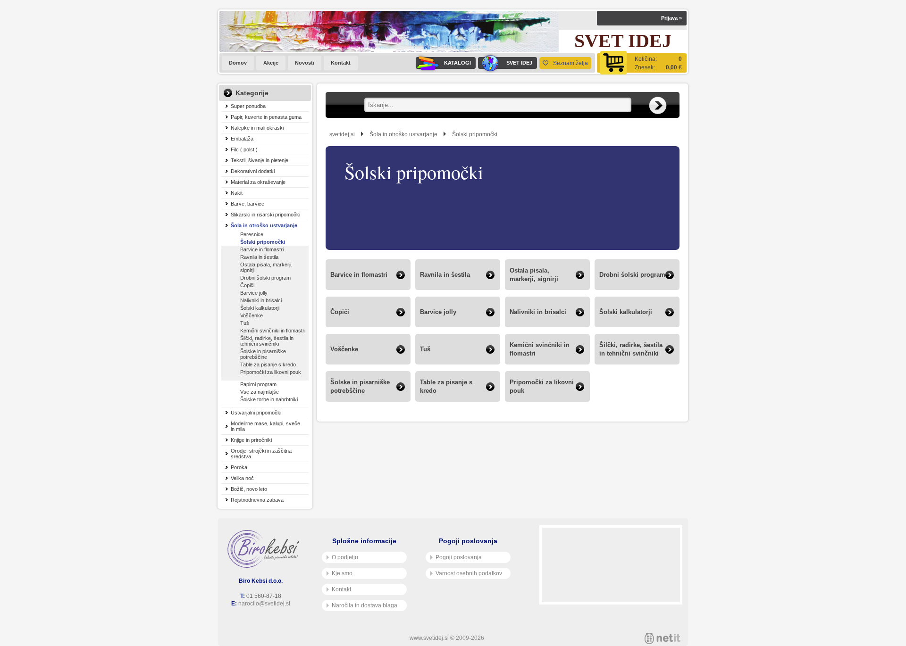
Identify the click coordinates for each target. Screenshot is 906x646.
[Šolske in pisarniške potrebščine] (368, 399)
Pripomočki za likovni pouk (270, 372)
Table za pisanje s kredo (268, 364)
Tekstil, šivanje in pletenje (259, 160)
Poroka (239, 467)
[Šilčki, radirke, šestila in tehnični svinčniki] (637, 362)
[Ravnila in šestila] (457, 287)
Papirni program (258, 384)
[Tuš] (457, 362)
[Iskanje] (658, 106)
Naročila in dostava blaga (364, 605)
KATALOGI (457, 63)
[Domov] (265, 549)
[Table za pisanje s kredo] (457, 399)
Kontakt (341, 63)
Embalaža (242, 138)
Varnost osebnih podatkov (469, 573)
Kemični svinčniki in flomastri (272, 330)
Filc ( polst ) (244, 149)
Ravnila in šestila (259, 257)
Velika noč (242, 478)
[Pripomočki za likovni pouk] (547, 399)
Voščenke (251, 315)
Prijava (671, 18)
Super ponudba (248, 106)
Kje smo (342, 573)
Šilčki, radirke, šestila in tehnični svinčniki (267, 341)
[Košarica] (642, 63)
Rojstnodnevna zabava (257, 500)
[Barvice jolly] (457, 325)
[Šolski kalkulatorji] (637, 325)
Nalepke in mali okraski (257, 128)
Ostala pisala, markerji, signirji (266, 267)
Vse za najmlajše (259, 392)
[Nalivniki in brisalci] (547, 325)
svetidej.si (342, 134)
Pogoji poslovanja (459, 557)
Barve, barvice (247, 204)
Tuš (244, 323)
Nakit (237, 193)
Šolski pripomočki (262, 242)
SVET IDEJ (519, 63)
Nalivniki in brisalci (261, 300)
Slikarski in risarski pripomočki (265, 214)
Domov (238, 63)
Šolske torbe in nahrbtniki (269, 399)
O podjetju (345, 557)
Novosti (304, 63)
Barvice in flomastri (262, 249)
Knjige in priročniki (251, 440)
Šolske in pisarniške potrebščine (263, 354)
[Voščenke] (368, 362)
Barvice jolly (254, 293)
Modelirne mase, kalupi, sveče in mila (265, 426)
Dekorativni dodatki (253, 171)
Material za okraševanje (258, 182)
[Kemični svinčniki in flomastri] (547, 362)
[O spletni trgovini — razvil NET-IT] (662, 638)
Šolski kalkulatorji (259, 308)
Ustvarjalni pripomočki (256, 412)
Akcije (270, 63)
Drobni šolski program (265, 278)
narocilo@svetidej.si (264, 603)
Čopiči (247, 285)
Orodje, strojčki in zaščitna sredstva (261, 453)
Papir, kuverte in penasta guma (266, 117)
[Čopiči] (368, 325)
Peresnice (251, 234)
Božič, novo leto (249, 489)
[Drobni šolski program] (637, 287)
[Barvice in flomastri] (368, 287)
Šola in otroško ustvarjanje (264, 225)
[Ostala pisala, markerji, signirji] (547, 287)
